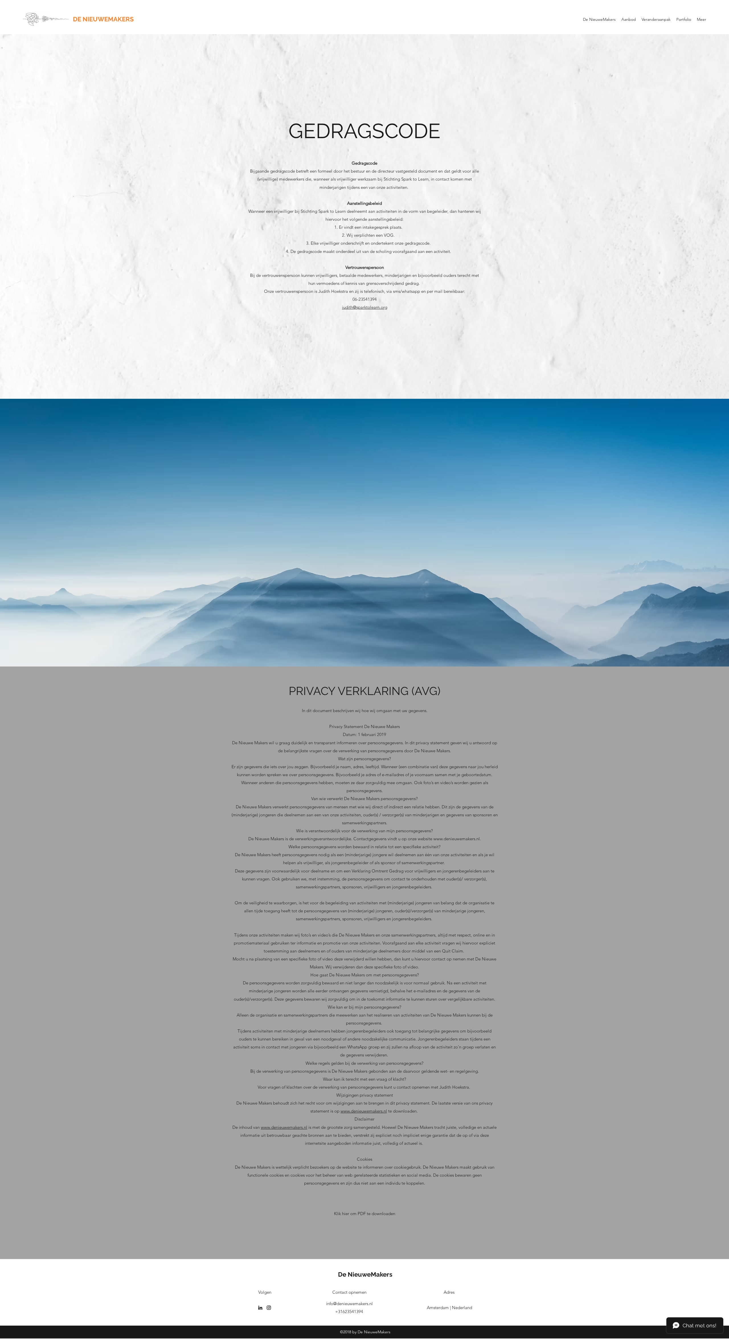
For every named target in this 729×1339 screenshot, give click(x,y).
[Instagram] (269, 1308)
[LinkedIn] (260, 1308)
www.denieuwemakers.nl (456, 838)
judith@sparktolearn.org (364, 307)
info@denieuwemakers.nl (349, 1303)
